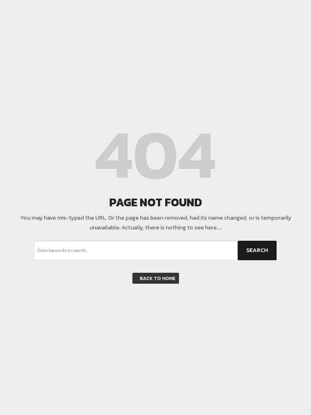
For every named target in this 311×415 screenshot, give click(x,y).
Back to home (157, 278)
